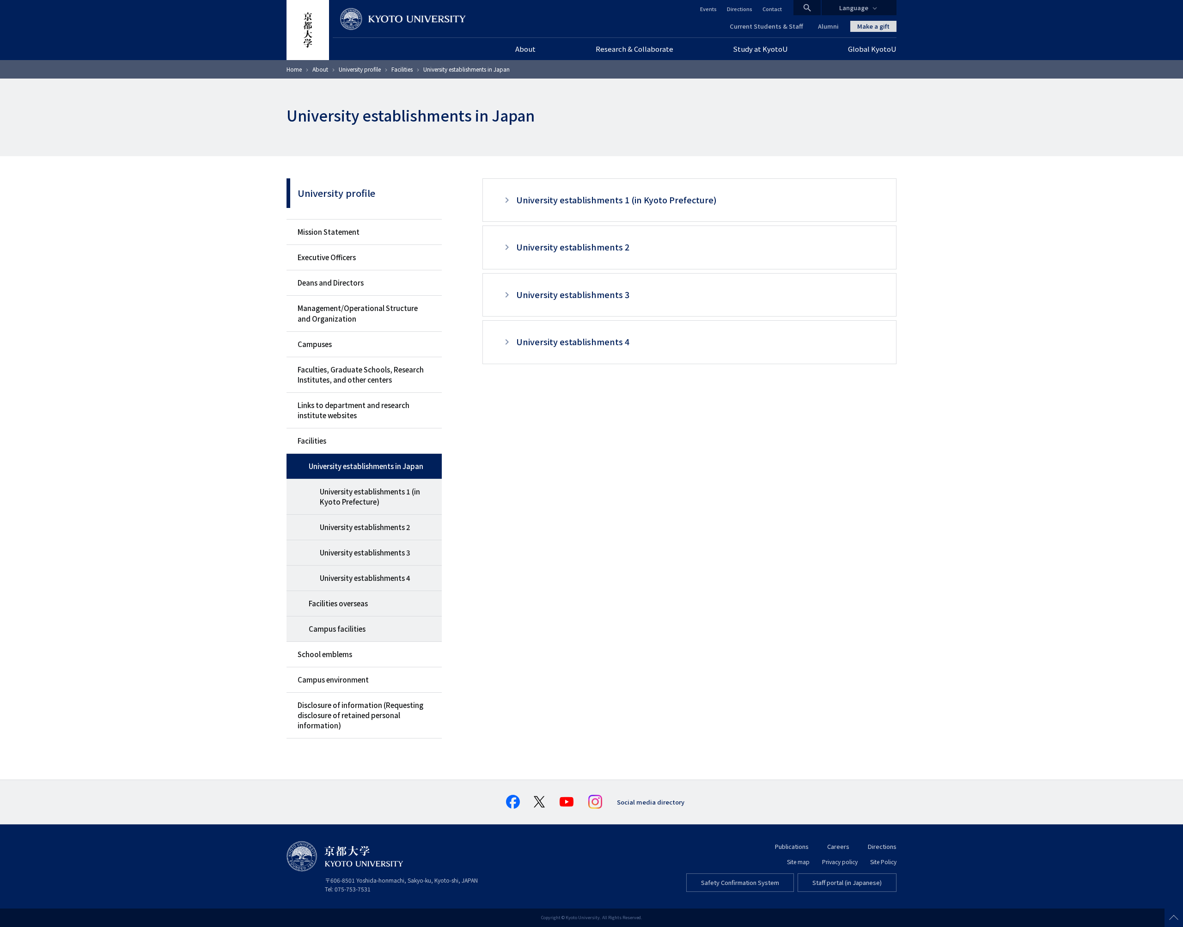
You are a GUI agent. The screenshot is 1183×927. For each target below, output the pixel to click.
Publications (792, 846)
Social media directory (650, 802)
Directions (739, 8)
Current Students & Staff (766, 26)
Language (853, 7)
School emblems (325, 654)
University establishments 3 (365, 552)
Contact (772, 8)
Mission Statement (329, 232)
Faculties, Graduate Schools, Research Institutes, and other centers (361, 374)
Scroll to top (1174, 918)
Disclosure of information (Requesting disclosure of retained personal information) (360, 715)
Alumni (828, 26)
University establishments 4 (365, 578)
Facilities (402, 69)
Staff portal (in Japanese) (847, 882)
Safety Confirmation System (740, 882)
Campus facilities (337, 629)
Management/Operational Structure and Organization (358, 313)
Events (708, 8)
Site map (798, 861)
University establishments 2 (365, 527)
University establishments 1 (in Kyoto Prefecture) (370, 496)
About (320, 69)
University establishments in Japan (366, 466)
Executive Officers (327, 257)
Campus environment (333, 679)
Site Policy (883, 861)
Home (294, 69)
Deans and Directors (331, 282)
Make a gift (873, 26)
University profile (360, 69)
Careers (838, 846)
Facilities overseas (338, 603)
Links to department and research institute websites (353, 410)
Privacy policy (840, 861)
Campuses (315, 344)
